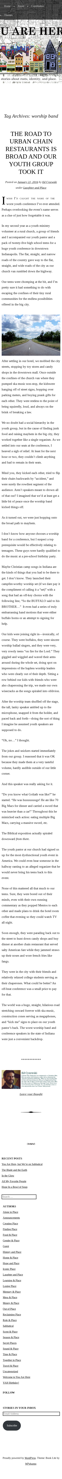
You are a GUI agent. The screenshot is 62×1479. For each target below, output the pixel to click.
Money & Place (11, 1303)
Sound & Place (11, 1348)
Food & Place (10, 1234)
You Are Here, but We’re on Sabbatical (22, 1164)
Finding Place (10, 1229)
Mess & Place (10, 1297)
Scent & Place (10, 1331)
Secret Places (10, 1343)
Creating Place (10, 1223)
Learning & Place (12, 1280)
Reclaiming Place (12, 1314)
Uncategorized (10, 1371)
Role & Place (10, 1320)
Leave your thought (31, 1094)
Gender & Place (11, 1240)
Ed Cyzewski (49, 182)
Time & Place (10, 1354)
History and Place (12, 1252)
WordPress (30, 1458)
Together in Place (12, 1360)
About (21, 6)
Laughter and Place (34, 187)
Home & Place (10, 1257)
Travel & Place (10, 1365)
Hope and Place (11, 1263)
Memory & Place (12, 1291)
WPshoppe (30, 1463)
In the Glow (8, 1175)
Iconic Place (9, 1269)
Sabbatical (8, 1325)
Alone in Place (10, 1212)
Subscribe (12, 1425)
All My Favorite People (14, 1181)
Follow (9, 1392)
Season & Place (11, 1337)
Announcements (11, 1217)
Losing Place (9, 1286)
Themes (8, 15)
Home (7, 6)
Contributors (37, 6)
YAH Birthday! (11, 1382)
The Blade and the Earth (14, 1170)
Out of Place (9, 1308)
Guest (6, 1246)
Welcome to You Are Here (16, 1377)
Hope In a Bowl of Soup (14, 1187)
